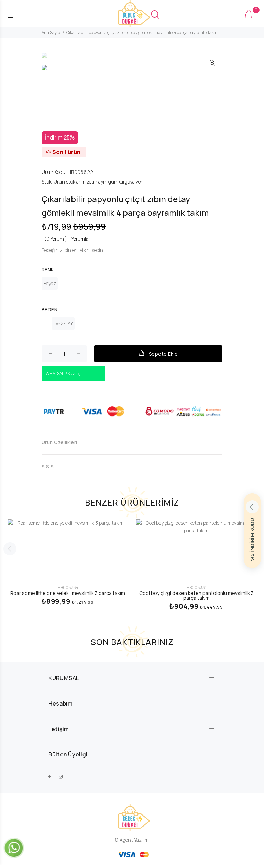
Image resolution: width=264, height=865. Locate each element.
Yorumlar (81, 238)
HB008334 (67, 587)
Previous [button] (9, 548)
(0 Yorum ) (55, 238)
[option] (54, 59)
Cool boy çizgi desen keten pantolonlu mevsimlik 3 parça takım (196, 595)
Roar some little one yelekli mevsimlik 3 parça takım (67, 593)
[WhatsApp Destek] (13, 847)
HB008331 (196, 587)
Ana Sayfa (51, 32)
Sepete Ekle (163, 354)
